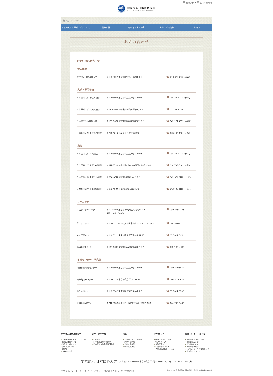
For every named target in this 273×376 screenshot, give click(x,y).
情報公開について (69, 342)
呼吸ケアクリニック (163, 339)
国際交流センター (193, 342)
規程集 (197, 27)
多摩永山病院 (129, 344)
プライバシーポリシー (73, 371)
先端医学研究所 (193, 346)
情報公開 (106, 27)
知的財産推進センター (195, 339)
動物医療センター (162, 346)
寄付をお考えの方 (136, 27)
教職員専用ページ (120, 371)
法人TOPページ (73, 20)
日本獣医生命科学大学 (102, 342)
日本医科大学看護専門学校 (103, 344)
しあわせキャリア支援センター (199, 349)
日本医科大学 (98, 339)
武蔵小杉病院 (129, 342)
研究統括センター (193, 351)
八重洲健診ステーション (165, 349)
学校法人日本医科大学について (75, 27)
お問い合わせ (206, 2)
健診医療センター (162, 344)
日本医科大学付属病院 (133, 339)
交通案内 (190, 2)
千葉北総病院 (129, 346)
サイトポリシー (95, 371)
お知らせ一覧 (67, 351)
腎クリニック (160, 342)
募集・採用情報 (167, 27)
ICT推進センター (193, 344)
